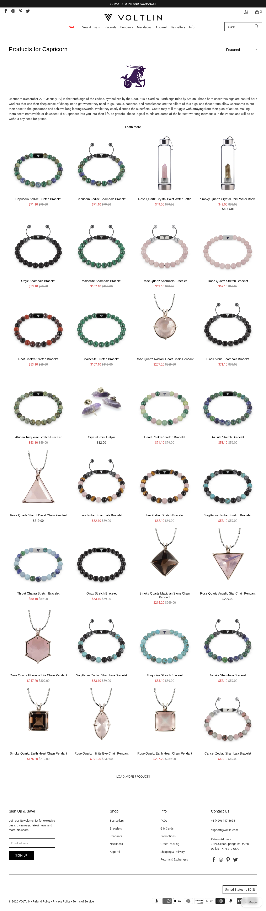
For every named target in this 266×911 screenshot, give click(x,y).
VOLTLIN (24, 901)
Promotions (168, 836)
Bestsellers (117, 820)
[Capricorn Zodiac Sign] (133, 78)
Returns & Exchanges (174, 859)
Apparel (115, 851)
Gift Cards (167, 828)
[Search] (256, 26)
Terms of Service (83, 901)
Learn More (133, 127)
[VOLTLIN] (133, 18)
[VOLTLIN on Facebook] (5, 11)
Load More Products (133, 776)
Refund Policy (41, 901)
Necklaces (116, 844)
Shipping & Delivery (172, 851)
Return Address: (221, 839)
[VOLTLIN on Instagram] (13, 11)
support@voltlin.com (224, 830)
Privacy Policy (61, 901)
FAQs (163, 820)
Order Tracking (169, 844)
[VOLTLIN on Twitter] (28, 11)
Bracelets (116, 828)
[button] (192, 27)
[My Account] (246, 12)
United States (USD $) (240, 889)
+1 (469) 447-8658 (223, 820)
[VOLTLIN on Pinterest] (20, 11)
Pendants (116, 836)
